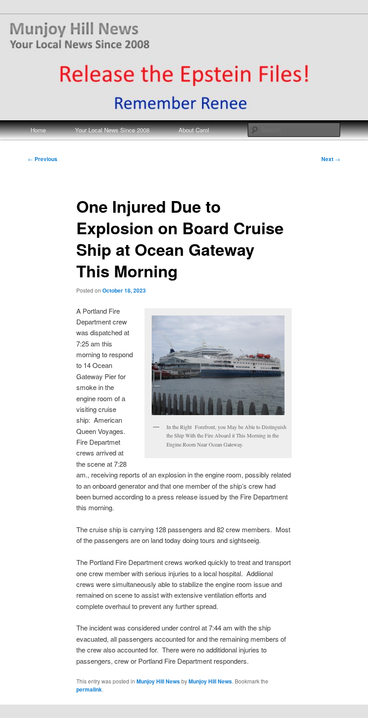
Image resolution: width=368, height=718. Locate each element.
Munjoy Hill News (158, 681)
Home (38, 130)
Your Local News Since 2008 (112, 130)
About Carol (194, 130)
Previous (42, 159)
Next (330, 159)
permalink (89, 689)
